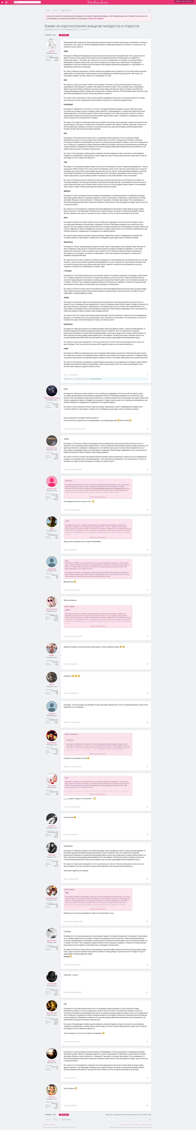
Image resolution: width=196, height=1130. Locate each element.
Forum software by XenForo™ (60, 1127)
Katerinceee (51, 448)
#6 (147, 590)
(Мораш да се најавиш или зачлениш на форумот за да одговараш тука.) (128, 1114)
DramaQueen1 (52, 898)
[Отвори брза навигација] (150, 10)
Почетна (138, 1124)
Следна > (65, 35)
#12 (147, 807)
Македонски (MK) (49, 1124)
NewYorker (52, 940)
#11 (147, 766)
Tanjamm (52, 714)
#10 (147, 722)
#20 (147, 1105)
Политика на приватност (144, 1127)
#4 (147, 510)
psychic (52, 826)
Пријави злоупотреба (116, 1127)
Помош (132, 1124)
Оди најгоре (146, 1124)
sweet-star (51, 489)
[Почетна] (2, 2)
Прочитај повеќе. (96, 18)
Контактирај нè (124, 1124)
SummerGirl (52, 1013)
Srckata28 (51, 984)
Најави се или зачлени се (184, 1)
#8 (147, 664)
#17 (147, 992)
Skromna (52, 786)
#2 (147, 429)
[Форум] (6, 2)
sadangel (52, 569)
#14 (147, 879)
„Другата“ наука (59, 29)
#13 (147, 834)
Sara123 (75, 379)
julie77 (76, 29)
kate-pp (51, 855)
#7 (147, 636)
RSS (151, 1125)
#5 (147, 550)
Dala (52, 529)
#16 (147, 965)
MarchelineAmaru (84, 379)
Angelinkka (51, 743)
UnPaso (51, 1097)
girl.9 (52, 684)
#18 (147, 1041)
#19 (147, 1078)
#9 (147, 693)
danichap (69, 379)
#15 (147, 921)
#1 (147, 375)
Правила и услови (130, 1127)
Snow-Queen (51, 609)
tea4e (51, 655)
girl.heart (52, 1061)
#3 (147, 469)
